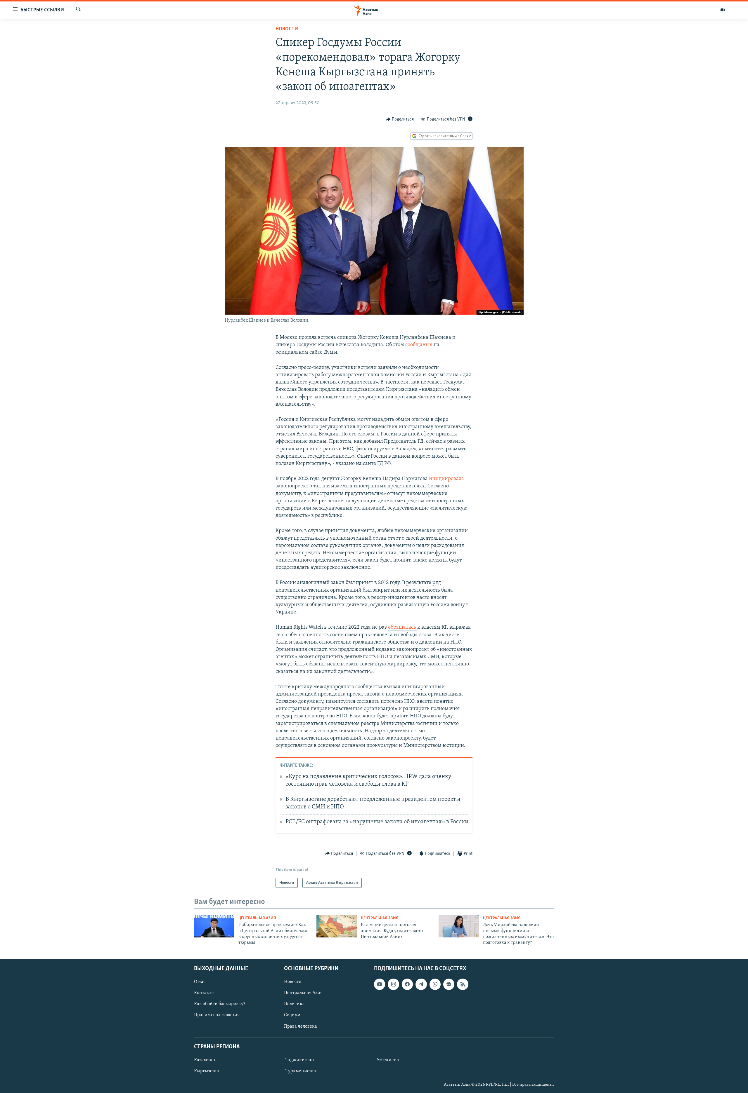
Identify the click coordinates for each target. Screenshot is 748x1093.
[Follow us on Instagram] (393, 984)
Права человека (300, 1026)
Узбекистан (389, 1060)
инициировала (446, 479)
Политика (294, 1004)
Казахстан (204, 1060)
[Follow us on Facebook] (407, 984)
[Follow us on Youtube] (379, 984)
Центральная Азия (257, 918)
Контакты (204, 993)
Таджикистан (299, 1060)
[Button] (400, 119)
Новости (287, 29)
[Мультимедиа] (723, 10)
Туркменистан (300, 1071)
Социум (292, 1015)
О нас (199, 981)
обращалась (402, 627)
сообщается (418, 345)
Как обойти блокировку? (219, 1004)
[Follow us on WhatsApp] (435, 984)
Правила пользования (217, 1015)
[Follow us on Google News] (448, 984)
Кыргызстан (206, 1071)
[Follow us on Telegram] (421, 984)
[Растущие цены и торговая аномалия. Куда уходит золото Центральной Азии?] (336, 926)
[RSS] (462, 984)
